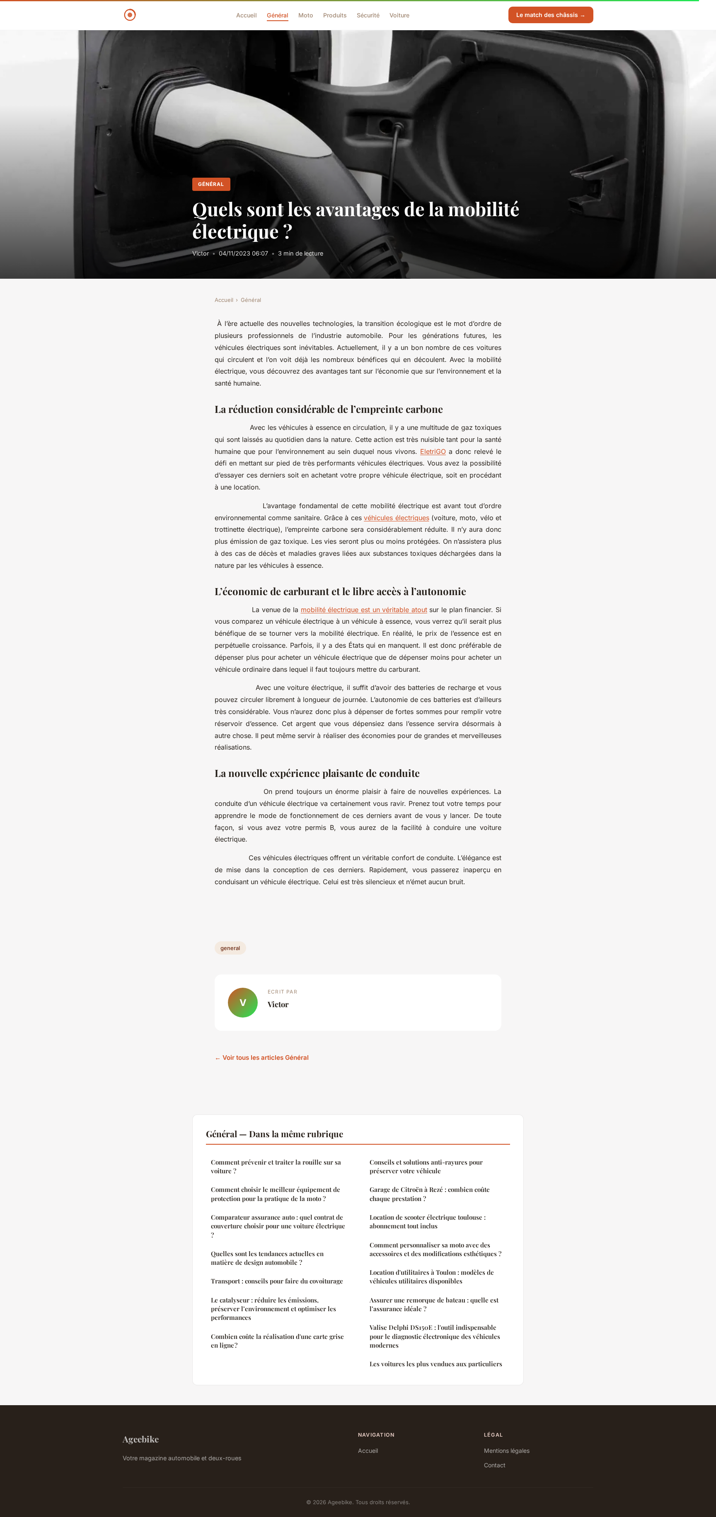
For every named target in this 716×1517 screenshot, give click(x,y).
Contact (495, 1465)
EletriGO (433, 451)
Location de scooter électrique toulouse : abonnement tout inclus (428, 1221)
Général (277, 14)
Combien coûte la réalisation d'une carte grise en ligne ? (277, 1340)
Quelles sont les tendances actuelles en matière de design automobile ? (267, 1257)
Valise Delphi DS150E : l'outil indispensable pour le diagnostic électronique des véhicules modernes (435, 1336)
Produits (335, 14)
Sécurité (368, 14)
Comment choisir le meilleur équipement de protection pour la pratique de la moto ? (275, 1193)
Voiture (399, 14)
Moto (305, 14)
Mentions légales (507, 1450)
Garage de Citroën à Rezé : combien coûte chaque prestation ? (430, 1193)
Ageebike (141, 1439)
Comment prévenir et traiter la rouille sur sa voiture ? (276, 1166)
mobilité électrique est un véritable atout (364, 609)
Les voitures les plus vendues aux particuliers (436, 1364)
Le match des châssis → (550, 14)
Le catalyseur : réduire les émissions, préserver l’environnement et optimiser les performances (273, 1309)
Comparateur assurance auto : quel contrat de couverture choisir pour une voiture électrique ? (278, 1226)
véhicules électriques (396, 518)
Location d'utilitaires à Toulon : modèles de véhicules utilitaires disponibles (432, 1276)
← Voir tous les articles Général (262, 1057)
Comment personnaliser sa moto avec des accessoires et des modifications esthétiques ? (435, 1249)
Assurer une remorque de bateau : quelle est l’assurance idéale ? (434, 1304)
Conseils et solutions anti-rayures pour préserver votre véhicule (426, 1166)
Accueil (246, 14)
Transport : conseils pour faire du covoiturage (277, 1281)
